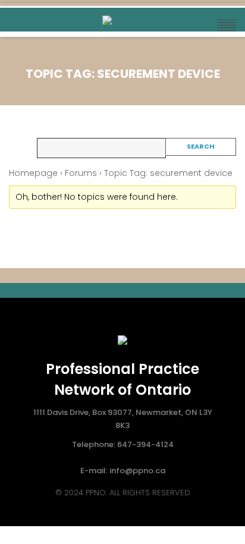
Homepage (33, 173)
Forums (81, 173)
